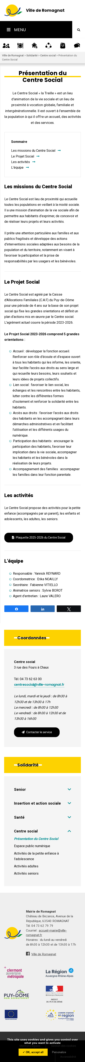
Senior (20, 789)
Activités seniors (26, 873)
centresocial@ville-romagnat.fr (39, 684)
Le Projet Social (22, 156)
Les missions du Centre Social (33, 151)
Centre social (26, 831)
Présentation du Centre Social (36, 839)
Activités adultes (26, 866)
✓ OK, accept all (33, 1052)
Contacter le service (39, 732)
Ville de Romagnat (43, 954)
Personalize (59, 1052)
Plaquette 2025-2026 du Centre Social (40, 537)
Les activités (20, 162)
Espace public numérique (32, 846)
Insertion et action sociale (37, 803)
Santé (19, 817)
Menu (19, 30)
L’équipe (17, 167)
